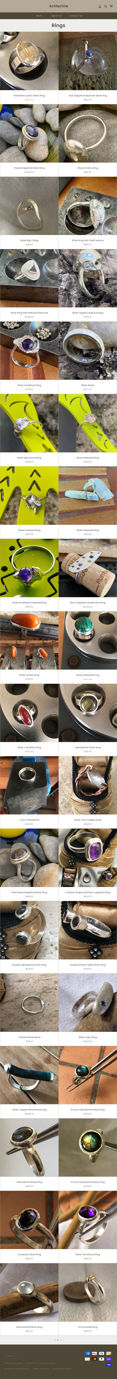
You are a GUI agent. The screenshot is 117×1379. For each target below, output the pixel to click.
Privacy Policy (48, 1363)
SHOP (39, 15)
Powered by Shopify (63, 1369)
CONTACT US (75, 15)
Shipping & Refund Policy (16, 1369)
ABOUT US (56, 15)
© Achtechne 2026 (13, 1363)
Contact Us (31, 1363)
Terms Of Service (41, 1369)
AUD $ (9, 1356)
